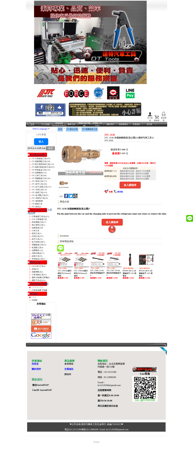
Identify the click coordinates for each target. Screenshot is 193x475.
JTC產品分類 (72, 129)
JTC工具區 (45, 124)
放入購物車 (130, 185)
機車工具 (71, 124)
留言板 (149, 124)
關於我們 (110, 124)
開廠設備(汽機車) (84, 124)
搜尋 (50, 148)
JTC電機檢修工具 (89, 129)
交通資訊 (136, 124)
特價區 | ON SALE (97, 124)
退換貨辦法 (123, 124)
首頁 (32, 124)
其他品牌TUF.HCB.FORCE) (59, 124)
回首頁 (35, 364)
